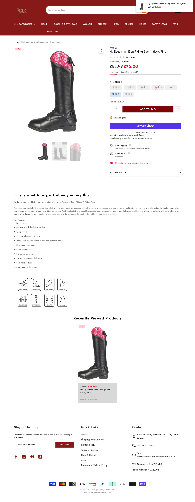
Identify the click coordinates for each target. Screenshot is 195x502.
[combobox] (93, 10)
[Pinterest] (32, 457)
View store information (142, 138)
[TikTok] (40, 457)
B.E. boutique (93, 489)
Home (16, 41)
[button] (24, 24)
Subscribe (64, 444)
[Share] (101, 50)
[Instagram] (24, 457)
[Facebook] (16, 457)
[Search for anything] (97, 10)
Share (101, 50)
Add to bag (148, 109)
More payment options (145, 132)
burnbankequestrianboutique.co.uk (97, 492)
